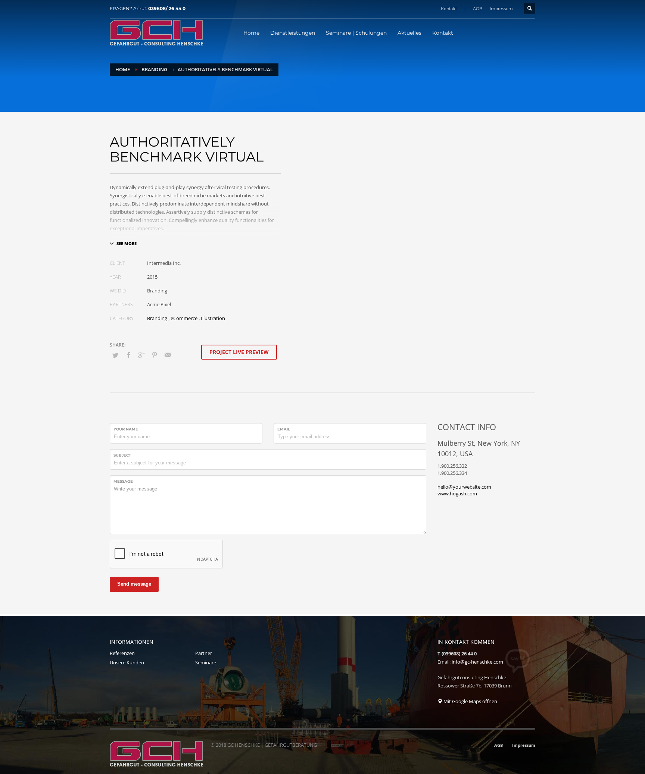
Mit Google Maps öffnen (469, 701)
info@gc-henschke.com (477, 661)
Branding (154, 69)
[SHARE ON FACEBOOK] (128, 354)
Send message (134, 584)
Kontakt (449, 8)
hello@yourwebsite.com (464, 486)
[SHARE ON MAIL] (167, 354)
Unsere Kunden (127, 662)
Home (122, 69)
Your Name (125, 429)
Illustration (213, 318)
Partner (203, 653)
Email (283, 429)
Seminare (205, 662)
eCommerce (184, 318)
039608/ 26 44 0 (167, 8)
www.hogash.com (457, 493)
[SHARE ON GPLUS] (141, 354)
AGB (477, 8)
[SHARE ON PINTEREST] (154, 354)
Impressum (501, 8)
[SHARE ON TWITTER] (115, 355)
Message (123, 481)
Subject (122, 455)
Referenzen (122, 653)
